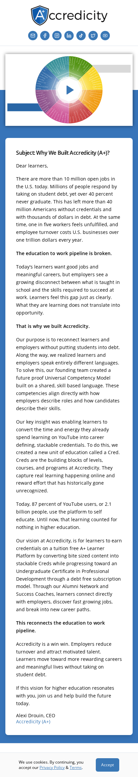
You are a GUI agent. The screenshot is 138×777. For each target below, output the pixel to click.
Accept (107, 765)
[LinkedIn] (69, 35)
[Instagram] (57, 35)
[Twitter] (93, 35)
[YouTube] (105, 35)
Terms (76, 767)
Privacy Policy (52, 767)
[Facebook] (45, 35)
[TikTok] (81, 35)
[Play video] (69, 90)
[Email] (33, 35)
